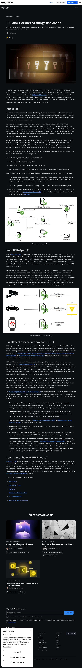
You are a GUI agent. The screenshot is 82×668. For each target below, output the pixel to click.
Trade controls (63, 659)
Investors (58, 645)
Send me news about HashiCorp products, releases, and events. (25, 617)
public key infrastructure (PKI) (32, 192)
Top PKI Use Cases (14, 485)
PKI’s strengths (16, 254)
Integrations (41, 640)
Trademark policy (54, 659)
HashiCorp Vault (11, 461)
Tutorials (41, 638)
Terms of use (37, 659)
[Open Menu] (80, 3)
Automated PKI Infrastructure (18, 500)
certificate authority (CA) (27, 364)
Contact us (58, 650)
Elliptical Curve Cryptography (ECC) (44, 420)
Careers (57, 640)
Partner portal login (43, 650)
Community (41, 645)
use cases (27, 194)
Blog (57, 642)
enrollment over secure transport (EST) (32, 355)
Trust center (45, 659)
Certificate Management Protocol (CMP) (52, 441)
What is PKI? (13, 481)
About (57, 635)
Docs (40, 635)
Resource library (42, 642)
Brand (57, 647)
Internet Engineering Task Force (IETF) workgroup (25, 392)
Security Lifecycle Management (16, 473)
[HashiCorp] (7, 2)
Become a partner (43, 647)
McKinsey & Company (39, 95)
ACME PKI (12, 489)
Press (57, 638)
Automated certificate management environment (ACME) (36, 353)
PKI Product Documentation (18, 493)
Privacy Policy (12, 622)
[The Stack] (5, 8)
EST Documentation (15, 496)
